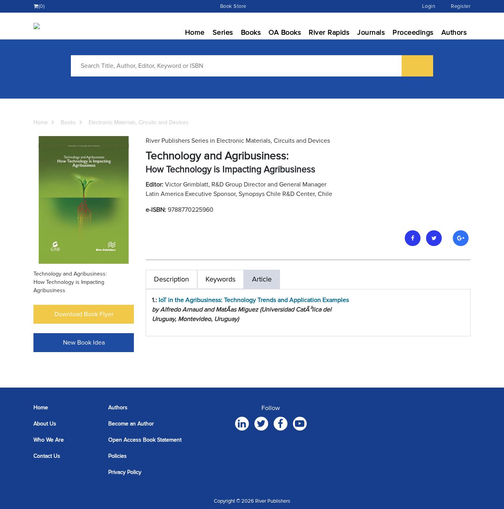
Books (251, 32)
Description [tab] (171, 279)
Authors (454, 32)
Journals (371, 32)
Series (223, 32)
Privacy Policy (124, 472)
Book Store (233, 6)
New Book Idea (84, 343)
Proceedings (413, 32)
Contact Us (46, 456)
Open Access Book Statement (145, 439)
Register (461, 6)
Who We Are (48, 439)
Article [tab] (262, 279)
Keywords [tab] (220, 279)
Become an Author (131, 423)
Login (428, 6)
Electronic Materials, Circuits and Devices (139, 122)
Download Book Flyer (83, 314)
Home (195, 32)
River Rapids (329, 32)
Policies (117, 456)
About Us (44, 423)
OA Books (285, 32)
